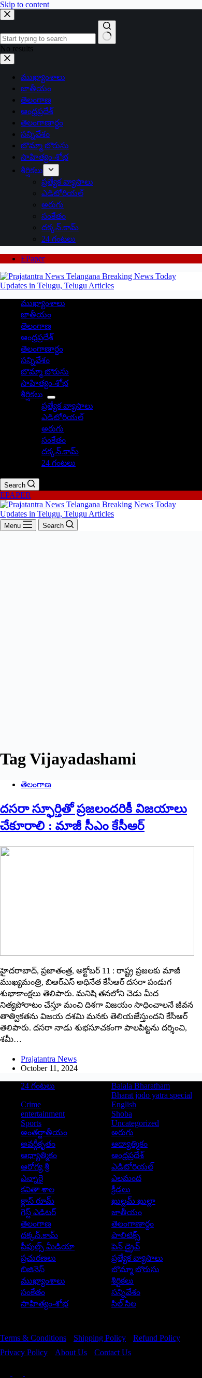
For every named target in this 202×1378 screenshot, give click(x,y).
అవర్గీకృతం (38, 1143)
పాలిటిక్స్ (125, 1235)
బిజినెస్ (33, 1269)
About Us (71, 1352)
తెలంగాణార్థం (42, 348)
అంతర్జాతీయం (44, 1132)
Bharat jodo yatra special (151, 1095)
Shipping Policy (100, 1337)
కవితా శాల (37, 1189)
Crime (31, 1104)
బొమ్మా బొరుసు (45, 371)
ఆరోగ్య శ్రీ (35, 1166)
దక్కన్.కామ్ (60, 451)
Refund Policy (156, 1337)
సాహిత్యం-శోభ (44, 383)
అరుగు (52, 428)
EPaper (33, 258)
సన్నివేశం (35, 360)
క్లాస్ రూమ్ (37, 1200)
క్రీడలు (121, 1189)
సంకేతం (53, 440)
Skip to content (24, 4)
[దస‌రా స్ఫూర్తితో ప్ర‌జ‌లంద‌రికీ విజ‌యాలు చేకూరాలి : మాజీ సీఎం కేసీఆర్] (97, 953)
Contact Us (112, 1352)
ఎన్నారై (32, 1178)
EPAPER (15, 495)
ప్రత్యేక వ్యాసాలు (67, 405)
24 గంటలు (58, 462)
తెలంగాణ (36, 326)
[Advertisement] (101, 637)
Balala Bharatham (140, 1085)
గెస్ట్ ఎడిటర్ (38, 1212)
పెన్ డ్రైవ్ (125, 1246)
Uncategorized (135, 1123)
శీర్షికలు (32, 394)
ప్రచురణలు (38, 1258)
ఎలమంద (126, 1178)
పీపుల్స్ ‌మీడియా (48, 1246)
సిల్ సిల (123, 1303)
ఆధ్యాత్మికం (39, 1155)
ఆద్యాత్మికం (129, 1143)
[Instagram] (30, 1373)
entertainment (43, 1113)
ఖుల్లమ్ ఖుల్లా (133, 1200)
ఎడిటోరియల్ (62, 417)
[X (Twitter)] (18, 1373)
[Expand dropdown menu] (51, 397)
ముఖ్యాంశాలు (43, 303)
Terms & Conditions (33, 1337)
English (123, 1104)
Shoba (121, 1113)
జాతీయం (36, 314)
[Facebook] (6, 1373)
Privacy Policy (24, 1352)
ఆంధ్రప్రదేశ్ (37, 337)
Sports (31, 1123)
